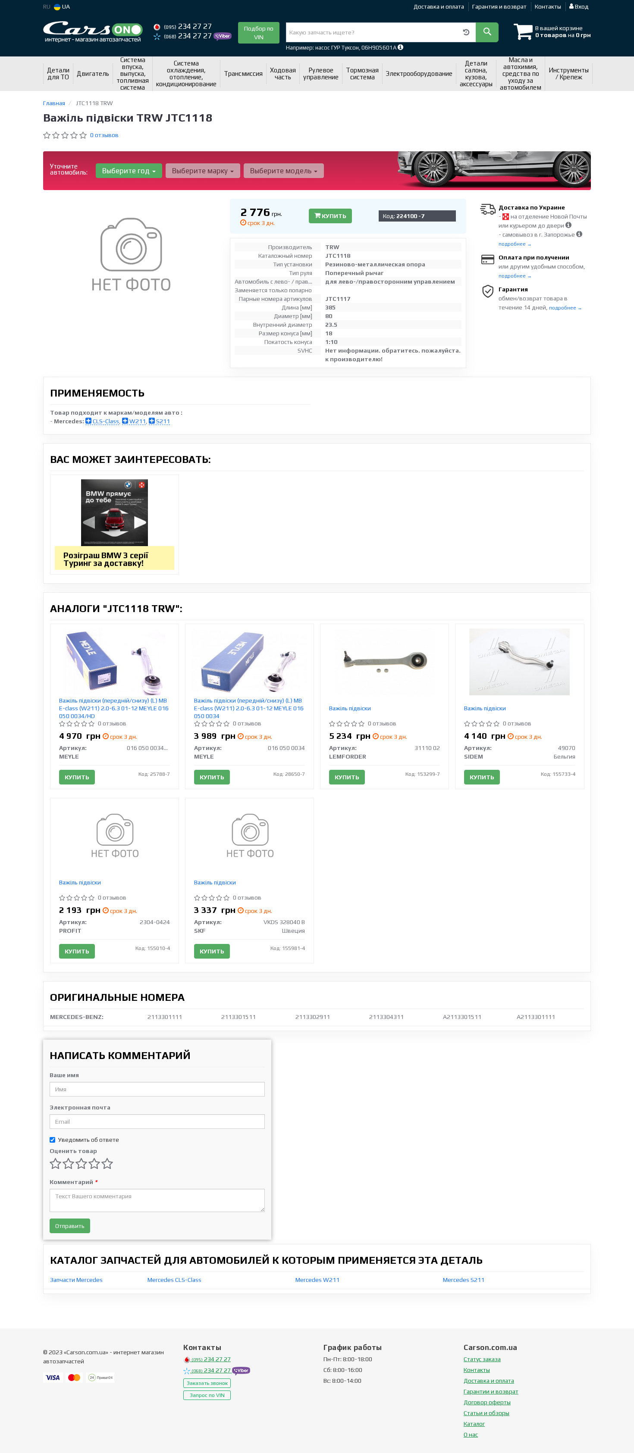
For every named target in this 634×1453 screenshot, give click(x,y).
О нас (471, 1434)
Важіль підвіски (350, 708)
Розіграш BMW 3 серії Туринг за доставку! (105, 559)
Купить (333, 215)
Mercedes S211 (463, 1279)
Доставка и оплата (439, 6)
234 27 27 (188, 26)
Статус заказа (482, 1359)
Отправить (70, 1225)
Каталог (474, 1423)
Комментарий (73, 1181)
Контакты (548, 6)
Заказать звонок (207, 1383)
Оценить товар (73, 1150)
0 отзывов (104, 134)
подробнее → (515, 244)
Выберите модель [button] (281, 170)
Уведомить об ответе (88, 1139)
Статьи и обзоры (486, 1412)
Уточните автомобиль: (69, 169)
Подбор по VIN (258, 33)
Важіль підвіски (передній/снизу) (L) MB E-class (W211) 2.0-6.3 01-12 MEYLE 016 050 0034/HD (114, 708)
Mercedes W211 (317, 1279)
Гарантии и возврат (491, 1391)
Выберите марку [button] (200, 170)
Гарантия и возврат (499, 6)
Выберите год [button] (126, 170)
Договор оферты (487, 1402)
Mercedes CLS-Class (174, 1279)
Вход (581, 6)
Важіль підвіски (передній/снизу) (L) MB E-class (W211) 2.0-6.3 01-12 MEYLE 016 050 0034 (249, 708)
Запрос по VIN (207, 1395)
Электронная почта (80, 1107)
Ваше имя (64, 1075)
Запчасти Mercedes (76, 1279)
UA (65, 6)
